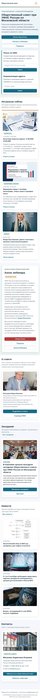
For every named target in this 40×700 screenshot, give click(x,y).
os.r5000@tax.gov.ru (14, 669)
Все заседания (8, 435)
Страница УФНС (20, 416)
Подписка (20, 46)
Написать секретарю (20, 678)
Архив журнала (8, 257)
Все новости (7, 514)
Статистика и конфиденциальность (29, 692)
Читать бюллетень (20, 37)
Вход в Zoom (20, 339)
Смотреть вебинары (20, 41)
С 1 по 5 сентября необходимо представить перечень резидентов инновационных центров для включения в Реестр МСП (20, 578)
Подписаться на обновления (10, 692)
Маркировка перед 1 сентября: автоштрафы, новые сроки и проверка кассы (18, 191)
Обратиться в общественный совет (20, 674)
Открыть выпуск (9, 156)
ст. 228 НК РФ (15, 303)
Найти (20, 70)
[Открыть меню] (36, 3)
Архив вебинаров (20, 348)
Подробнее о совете (20, 411)
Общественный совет (9, 3)
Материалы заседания (20, 489)
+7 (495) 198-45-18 (15, 666)
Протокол (20, 494)
